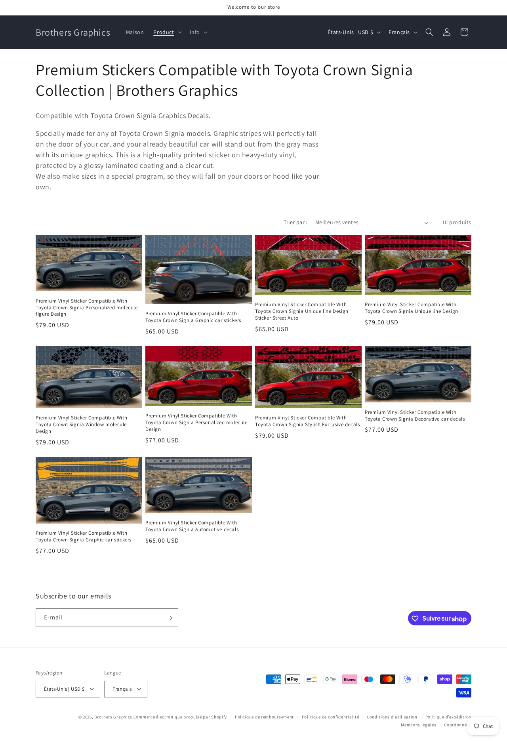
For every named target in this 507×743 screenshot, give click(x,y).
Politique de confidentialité (330, 716)
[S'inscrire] (169, 618)
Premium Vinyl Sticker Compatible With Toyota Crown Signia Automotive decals (191, 526)
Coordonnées (457, 724)
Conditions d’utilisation (392, 716)
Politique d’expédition (448, 716)
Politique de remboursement (264, 716)
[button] (167, 32)
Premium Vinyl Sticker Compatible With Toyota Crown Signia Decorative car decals (415, 415)
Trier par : (295, 222)
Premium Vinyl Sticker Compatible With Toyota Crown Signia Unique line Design (411, 307)
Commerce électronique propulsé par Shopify (180, 716)
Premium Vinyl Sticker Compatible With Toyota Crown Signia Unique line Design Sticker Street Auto (302, 311)
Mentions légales (418, 724)
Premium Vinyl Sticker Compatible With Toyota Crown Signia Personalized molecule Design (196, 422)
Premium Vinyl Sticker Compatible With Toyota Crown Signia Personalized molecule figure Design (87, 308)
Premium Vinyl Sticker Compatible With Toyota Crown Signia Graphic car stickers (193, 317)
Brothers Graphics (113, 716)
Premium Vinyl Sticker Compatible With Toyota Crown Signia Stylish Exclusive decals (307, 421)
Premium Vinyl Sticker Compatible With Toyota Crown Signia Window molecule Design (81, 424)
